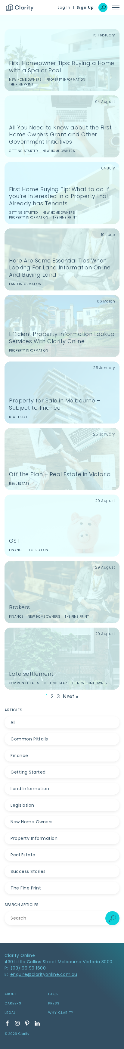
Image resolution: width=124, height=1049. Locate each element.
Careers (13, 1003)
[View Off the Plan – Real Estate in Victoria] (62, 459)
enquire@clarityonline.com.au (43, 974)
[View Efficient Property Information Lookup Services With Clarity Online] (62, 326)
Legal (10, 1012)
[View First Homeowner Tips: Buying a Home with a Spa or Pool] (62, 60)
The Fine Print (26, 888)
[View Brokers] (62, 592)
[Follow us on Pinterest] (27, 1023)
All (13, 722)
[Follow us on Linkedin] (37, 1023)
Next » (70, 696)
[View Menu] (115, 7)
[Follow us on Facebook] (7, 1023)
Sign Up (85, 7)
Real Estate (23, 855)
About (11, 994)
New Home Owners (32, 822)
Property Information (34, 838)
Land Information (30, 789)
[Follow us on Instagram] (17, 1023)
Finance (19, 756)
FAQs (53, 994)
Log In (64, 7)
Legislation (22, 805)
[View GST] (62, 526)
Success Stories (28, 871)
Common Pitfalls (29, 739)
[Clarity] (20, 7)
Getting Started (28, 772)
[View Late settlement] (62, 659)
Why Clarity (60, 1012)
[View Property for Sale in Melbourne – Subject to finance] (62, 393)
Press (54, 1003)
